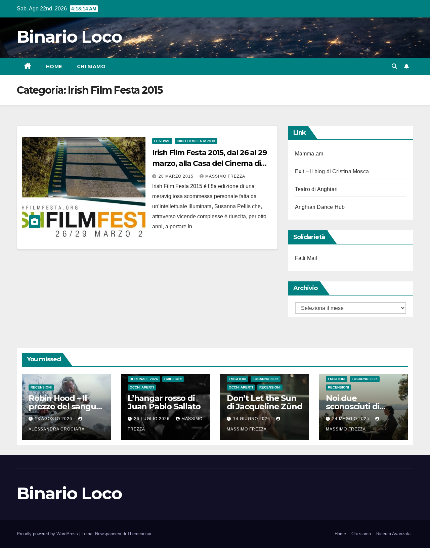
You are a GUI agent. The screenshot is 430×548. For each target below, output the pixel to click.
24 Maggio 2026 (351, 418)
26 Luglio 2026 (152, 418)
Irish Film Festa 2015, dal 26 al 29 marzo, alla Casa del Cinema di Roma (209, 163)
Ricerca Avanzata (393, 533)
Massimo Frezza (225, 176)
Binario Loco (69, 37)
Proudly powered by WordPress (48, 533)
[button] (394, 66)
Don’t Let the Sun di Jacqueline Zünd (264, 402)
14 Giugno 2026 (252, 418)
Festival (162, 141)
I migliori (173, 379)
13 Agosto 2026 (54, 418)
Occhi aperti (142, 387)
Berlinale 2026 (144, 379)
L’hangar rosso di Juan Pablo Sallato (164, 402)
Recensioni (41, 387)
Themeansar (139, 533)
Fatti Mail (306, 258)
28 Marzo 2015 (177, 176)
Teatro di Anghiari (316, 189)
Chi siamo (91, 66)
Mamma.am (309, 153)
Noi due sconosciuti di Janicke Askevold (360, 406)
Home (54, 66)
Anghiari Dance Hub (320, 207)
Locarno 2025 (265, 379)
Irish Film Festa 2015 (196, 141)
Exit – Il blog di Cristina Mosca (332, 171)
